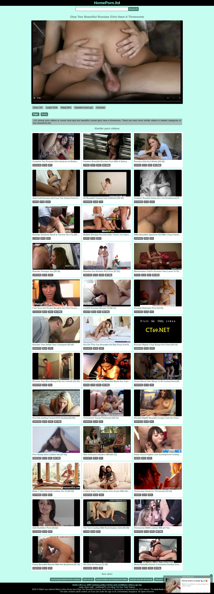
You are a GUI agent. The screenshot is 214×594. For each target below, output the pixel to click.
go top (139, 585)
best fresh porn (161, 589)
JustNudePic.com (103, 587)
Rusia (44, 114)
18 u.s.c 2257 (85, 585)
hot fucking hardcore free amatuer (65, 579)
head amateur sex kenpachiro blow (111, 579)
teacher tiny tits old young (141, 579)
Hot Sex (119, 587)
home (75, 585)
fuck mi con (88, 579)
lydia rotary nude (86, 587)
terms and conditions (117, 585)
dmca (131, 585)
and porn (159, 579)
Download (100, 108)
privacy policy (99, 585)
